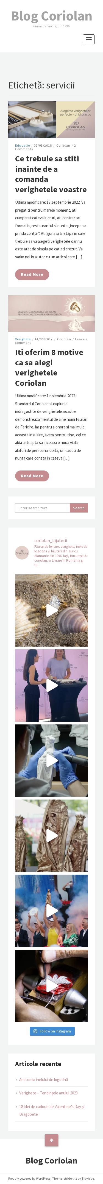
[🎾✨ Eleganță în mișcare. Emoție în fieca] (51, 836)
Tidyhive (88, 1178)
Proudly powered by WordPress (29, 1178)
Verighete (23, 339)
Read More (32, 274)
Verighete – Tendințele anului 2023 (48, 1093)
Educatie (22, 145)
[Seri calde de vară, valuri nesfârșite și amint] (51, 610)
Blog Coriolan (52, 15)
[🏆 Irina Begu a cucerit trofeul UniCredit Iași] (51, 911)
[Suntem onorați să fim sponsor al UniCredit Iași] (51, 986)
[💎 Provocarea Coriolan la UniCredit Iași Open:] (51, 685)
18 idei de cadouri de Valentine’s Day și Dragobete (51, 1110)
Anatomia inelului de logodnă (43, 1079)
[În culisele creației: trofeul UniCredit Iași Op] (51, 760)
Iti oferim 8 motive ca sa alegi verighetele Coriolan (49, 367)
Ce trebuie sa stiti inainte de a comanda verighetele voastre (51, 173)
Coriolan (63, 145)
